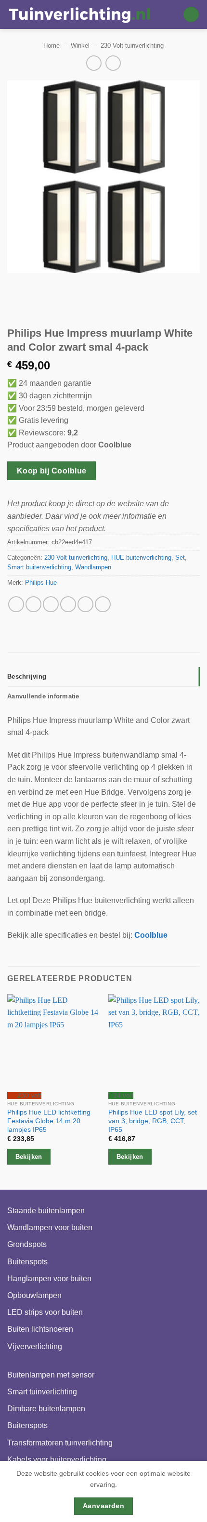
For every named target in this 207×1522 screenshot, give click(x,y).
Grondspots (27, 1244)
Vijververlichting (34, 1346)
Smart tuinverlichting (42, 1392)
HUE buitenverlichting (141, 557)
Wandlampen (93, 567)
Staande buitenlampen (46, 1211)
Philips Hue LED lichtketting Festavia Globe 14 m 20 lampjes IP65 (49, 1121)
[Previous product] (112, 62)
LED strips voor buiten (45, 1312)
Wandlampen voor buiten (49, 1227)
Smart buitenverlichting (39, 567)
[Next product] (93, 62)
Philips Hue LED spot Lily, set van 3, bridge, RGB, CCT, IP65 (152, 1121)
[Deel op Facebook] (33, 604)
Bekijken (28, 1156)
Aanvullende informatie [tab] (43, 696)
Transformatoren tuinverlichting (60, 1443)
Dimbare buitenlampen (46, 1408)
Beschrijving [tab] (26, 676)
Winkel (80, 45)
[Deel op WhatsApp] (16, 604)
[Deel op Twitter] (51, 604)
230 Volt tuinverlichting (132, 45)
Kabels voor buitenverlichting (56, 1460)
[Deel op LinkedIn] (103, 604)
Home (51, 45)
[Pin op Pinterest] (85, 604)
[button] (191, 15)
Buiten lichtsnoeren (40, 1329)
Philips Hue (41, 582)
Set (180, 557)
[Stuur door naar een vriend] (68, 604)
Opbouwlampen (34, 1295)
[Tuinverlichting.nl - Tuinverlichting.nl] (79, 14)
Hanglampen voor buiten (49, 1278)
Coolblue (151, 935)
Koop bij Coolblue (52, 471)
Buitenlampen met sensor (50, 1375)
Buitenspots (27, 1262)
